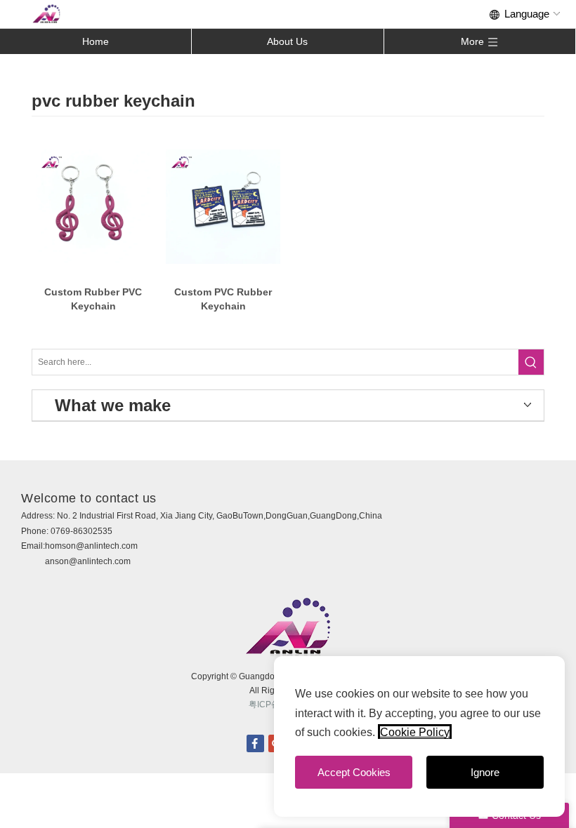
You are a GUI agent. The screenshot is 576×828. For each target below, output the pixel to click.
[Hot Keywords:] (531, 362)
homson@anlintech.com (91, 546)
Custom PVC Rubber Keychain (223, 299)
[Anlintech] (46, 14)
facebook (255, 743)
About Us (287, 41)
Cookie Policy (415, 732)
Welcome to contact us (89, 498)
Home (95, 41)
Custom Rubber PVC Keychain (93, 299)
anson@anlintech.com (88, 561)
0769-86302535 (81, 531)
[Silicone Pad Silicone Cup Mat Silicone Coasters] (93, 206)
